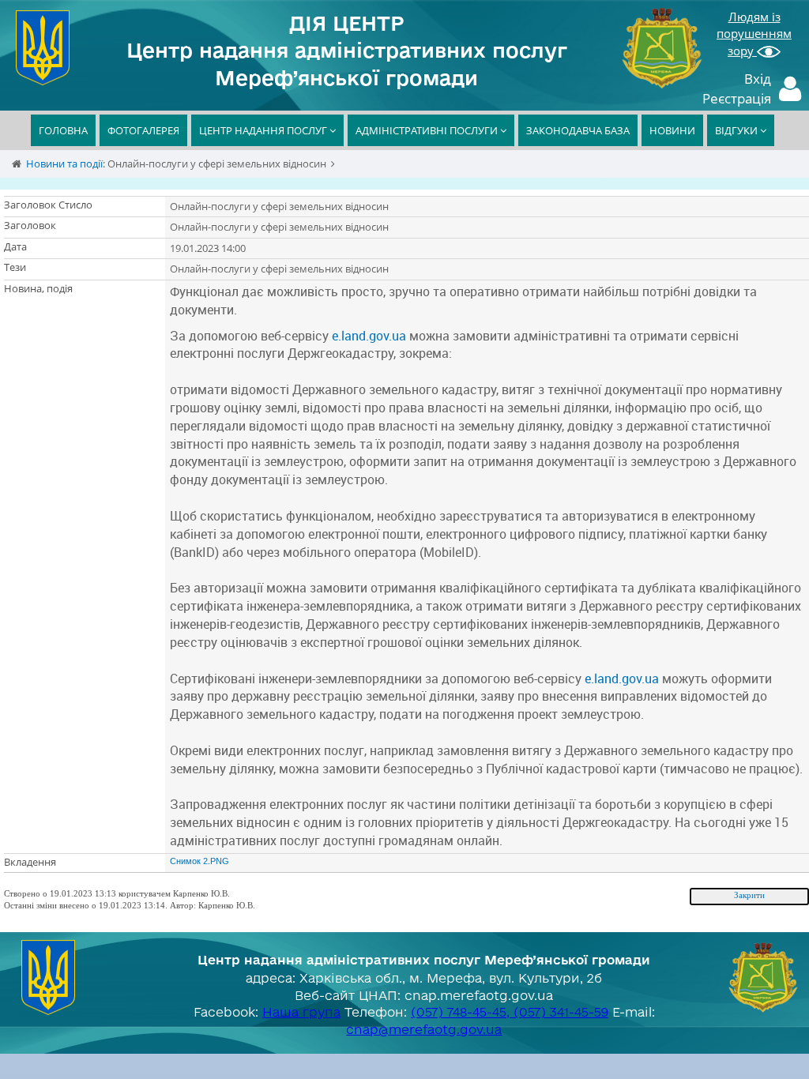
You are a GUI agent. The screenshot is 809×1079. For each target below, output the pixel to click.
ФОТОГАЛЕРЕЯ (143, 130)
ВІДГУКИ (737, 130)
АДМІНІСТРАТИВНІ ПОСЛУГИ (428, 130)
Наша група (301, 1012)
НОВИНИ (672, 130)
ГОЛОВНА (63, 130)
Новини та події (64, 163)
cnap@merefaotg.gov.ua (424, 1029)
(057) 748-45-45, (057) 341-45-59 (509, 1012)
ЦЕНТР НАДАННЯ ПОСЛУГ (264, 130)
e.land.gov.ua (369, 335)
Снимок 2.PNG (199, 861)
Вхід (757, 79)
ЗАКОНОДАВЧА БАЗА (578, 130)
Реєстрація (736, 98)
